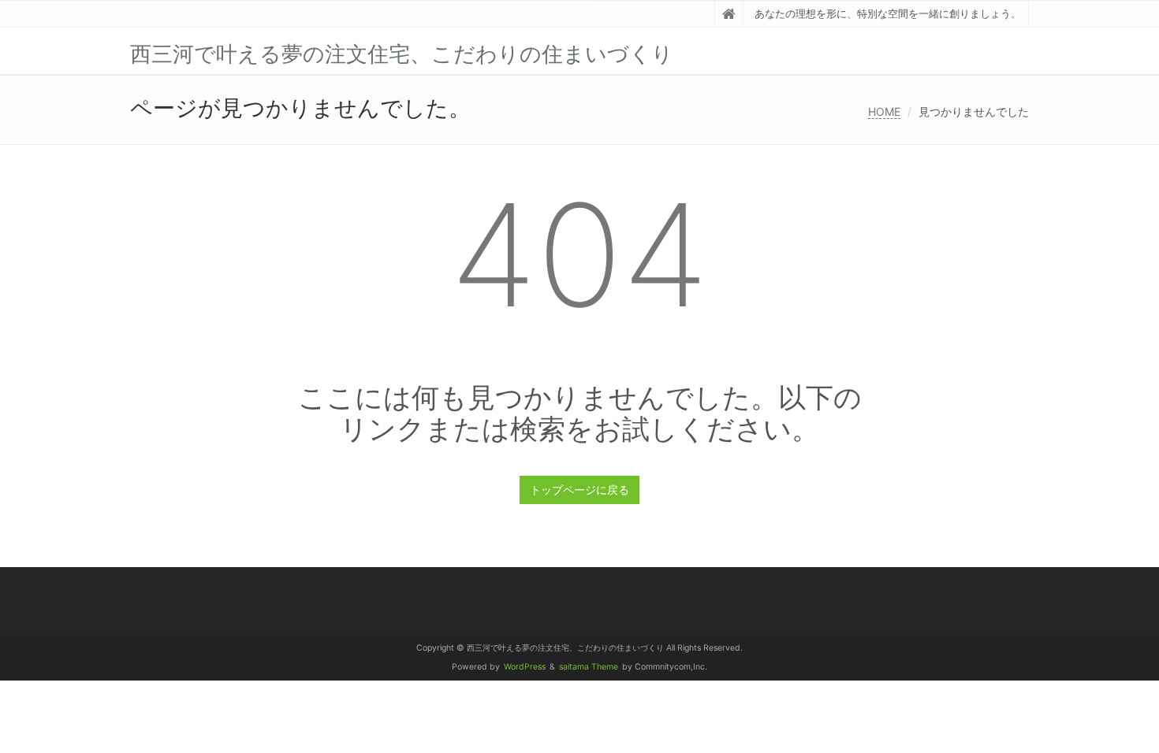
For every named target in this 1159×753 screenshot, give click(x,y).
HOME (884, 111)
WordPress (525, 667)
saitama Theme (588, 667)
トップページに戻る (579, 489)
